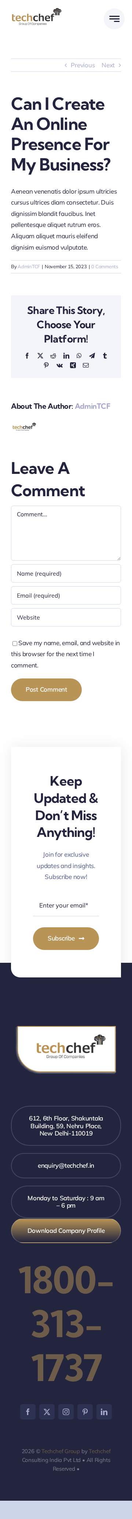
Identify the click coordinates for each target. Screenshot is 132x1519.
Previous (83, 65)
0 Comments (104, 266)
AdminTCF (29, 266)
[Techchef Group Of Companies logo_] (36, 10)
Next (108, 65)
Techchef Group (60, 1451)
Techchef (99, 1451)
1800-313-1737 (66, 1323)
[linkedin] (104, 1411)
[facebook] (28, 1411)
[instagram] (66, 1411)
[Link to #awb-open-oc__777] (114, 18)
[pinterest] (85, 1411)
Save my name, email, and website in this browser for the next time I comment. (65, 654)
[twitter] (47, 1411)
